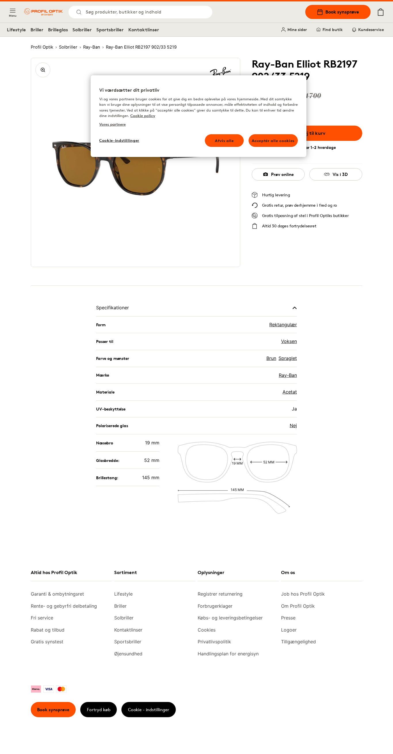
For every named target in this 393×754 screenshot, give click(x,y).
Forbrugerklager (215, 606)
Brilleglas (58, 29)
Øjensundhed (128, 654)
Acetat (290, 392)
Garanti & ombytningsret (57, 594)
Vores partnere (112, 124)
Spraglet (287, 358)
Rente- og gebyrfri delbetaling (64, 606)
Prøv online (282, 174)
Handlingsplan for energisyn (228, 654)
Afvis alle (224, 140)
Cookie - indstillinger (148, 709)
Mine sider (297, 29)
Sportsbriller (110, 29)
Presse (288, 618)
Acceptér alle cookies (273, 140)
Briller (36, 29)
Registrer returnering (220, 594)
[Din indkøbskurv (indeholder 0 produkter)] (380, 12)
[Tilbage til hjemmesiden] (43, 11)
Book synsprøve (342, 12)
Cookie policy (142, 115)
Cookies (206, 630)
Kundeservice (371, 29)
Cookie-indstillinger (119, 140)
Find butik (333, 29)
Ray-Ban (288, 375)
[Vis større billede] (42, 69)
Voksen (289, 341)
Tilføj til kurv (311, 133)
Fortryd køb (98, 709)
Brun (271, 358)
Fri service (42, 618)
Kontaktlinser (143, 29)
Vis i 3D (340, 174)
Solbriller (82, 29)
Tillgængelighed (298, 641)
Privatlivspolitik (214, 641)
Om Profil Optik (298, 606)
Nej (293, 425)
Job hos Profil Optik (303, 594)
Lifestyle (16, 29)
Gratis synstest (47, 641)
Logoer (289, 630)
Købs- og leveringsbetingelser (230, 618)
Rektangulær (283, 324)
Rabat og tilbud (47, 630)
